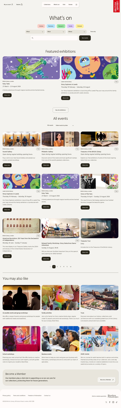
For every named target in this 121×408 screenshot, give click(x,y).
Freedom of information (34, 396)
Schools (79, 26)
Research (61, 26)
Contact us (47, 396)
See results (85, 38)
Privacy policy (7, 396)
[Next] (70, 267)
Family (70, 26)
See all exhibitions (60, 110)
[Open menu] (76, 5)
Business (50, 26)
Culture (41, 26)
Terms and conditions (19, 396)
